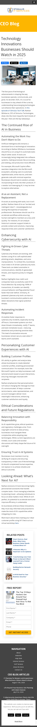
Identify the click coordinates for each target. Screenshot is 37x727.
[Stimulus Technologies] (18, 10)
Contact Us (18, 670)
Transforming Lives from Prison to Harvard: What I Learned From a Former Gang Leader (22, 560)
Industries (18, 655)
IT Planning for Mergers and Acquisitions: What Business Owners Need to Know (18, 679)
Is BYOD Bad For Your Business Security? (20, 575)
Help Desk (18, 658)
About (18, 653)
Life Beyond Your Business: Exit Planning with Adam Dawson (18, 689)
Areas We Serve (18, 667)
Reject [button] (18, 715)
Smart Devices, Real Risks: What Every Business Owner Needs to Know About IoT (21, 542)
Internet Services (18, 661)
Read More (18, 721)
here (17, 523)
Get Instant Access (18, 632)
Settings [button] (25, 715)
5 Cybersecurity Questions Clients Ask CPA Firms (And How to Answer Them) (18, 698)
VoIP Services (18, 664)
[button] (34, 2)
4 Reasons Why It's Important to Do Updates (22, 550)
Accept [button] (11, 715)
